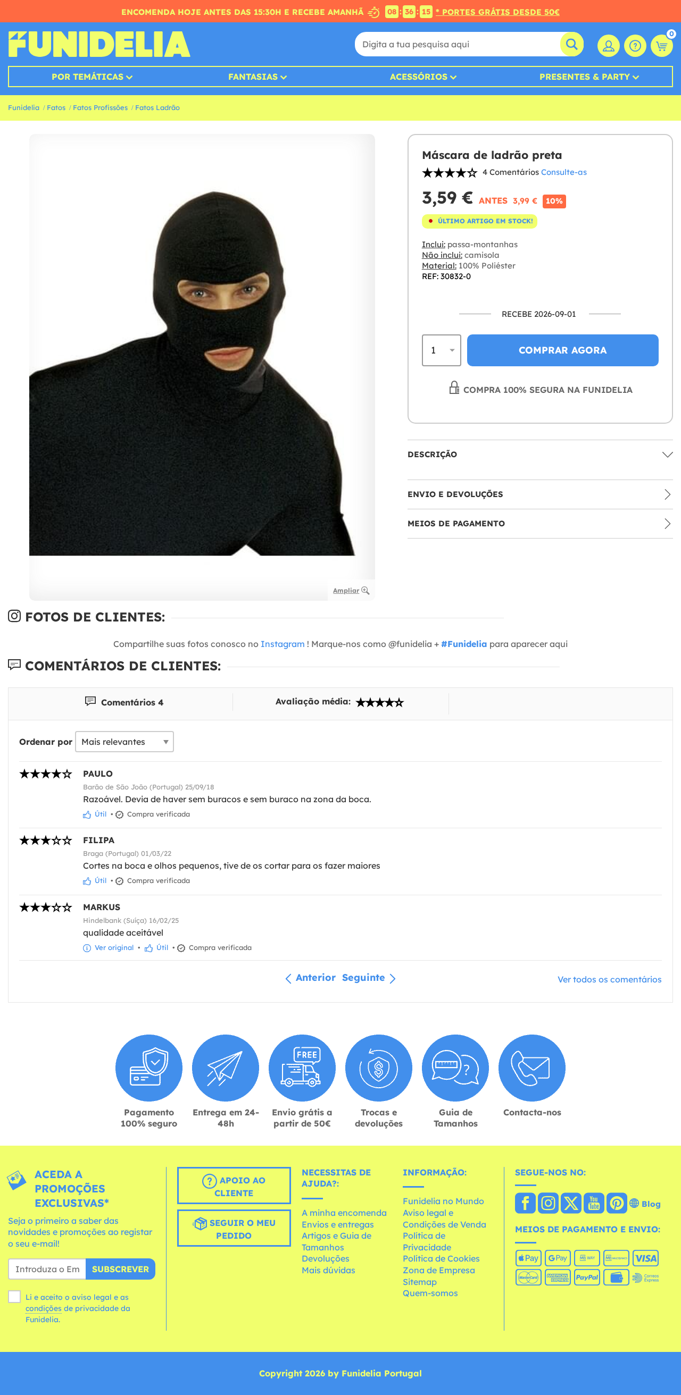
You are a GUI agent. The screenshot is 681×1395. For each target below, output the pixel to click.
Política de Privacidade (427, 1241)
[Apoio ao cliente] (635, 46)
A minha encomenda (344, 1212)
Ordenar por (45, 741)
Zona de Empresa (439, 1270)
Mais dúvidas (328, 1270)
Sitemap (420, 1281)
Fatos (56, 107)
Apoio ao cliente (239, 1186)
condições (44, 1308)
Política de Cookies (441, 1258)
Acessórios (418, 76)
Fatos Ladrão (157, 107)
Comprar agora (563, 350)
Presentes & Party (584, 76)
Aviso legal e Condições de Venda (444, 1218)
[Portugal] (525, 1204)
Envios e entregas (338, 1224)
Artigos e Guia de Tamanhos (336, 1241)
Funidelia (23, 107)
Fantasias (253, 76)
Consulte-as (564, 172)
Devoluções (326, 1258)
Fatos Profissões (100, 107)
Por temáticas (87, 76)
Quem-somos (430, 1293)
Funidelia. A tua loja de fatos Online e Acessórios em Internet (99, 44)
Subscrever (120, 1269)
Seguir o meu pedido (241, 1229)
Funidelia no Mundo (443, 1201)
